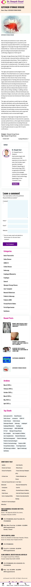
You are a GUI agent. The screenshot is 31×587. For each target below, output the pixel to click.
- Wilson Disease (18, 468)
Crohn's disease (16, 421)
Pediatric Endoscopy (9, 296)
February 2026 (7, 389)
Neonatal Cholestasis (9, 293)
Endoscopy (6, 270)
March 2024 (7, 396)
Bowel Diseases (17, 416)
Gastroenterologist (8, 428)
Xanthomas (7, 311)
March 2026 (7, 385)
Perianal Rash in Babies (10, 304)
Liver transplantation (8, 436)
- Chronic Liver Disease (6, 468)
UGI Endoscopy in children (9, 448)
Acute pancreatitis (9, 256)
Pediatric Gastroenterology (10, 443)
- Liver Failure (18, 482)
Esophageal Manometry (10, 274)
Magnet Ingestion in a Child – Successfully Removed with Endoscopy (20, 325)
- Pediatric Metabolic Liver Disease (20, 477)
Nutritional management (9, 438)
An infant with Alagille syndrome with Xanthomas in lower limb (20, 349)
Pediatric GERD (8, 300)
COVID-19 (6, 263)
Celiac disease (7, 259)
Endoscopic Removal (8, 423)
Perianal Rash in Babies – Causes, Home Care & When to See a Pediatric (20, 343)
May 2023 (6, 400)
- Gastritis (17, 487)
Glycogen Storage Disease (13, 134)
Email (5, 225)
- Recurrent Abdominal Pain (21, 484)
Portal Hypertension (9, 307)
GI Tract (5, 431)
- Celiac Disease (4, 493)
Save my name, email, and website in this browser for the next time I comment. (13, 237)
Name (5, 220)
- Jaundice (3, 465)
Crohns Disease (8, 267)
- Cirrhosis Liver (4, 476)
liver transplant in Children (19, 433)
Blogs (6, 10)
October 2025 (7, 392)
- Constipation (4, 487)
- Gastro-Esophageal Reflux (7, 496)
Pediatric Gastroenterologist (10, 441)
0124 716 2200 (18, 519)
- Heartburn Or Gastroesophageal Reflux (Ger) (8, 503)
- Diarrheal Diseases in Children (22, 490)
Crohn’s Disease (7, 421)
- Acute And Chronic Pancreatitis (22, 493)
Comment (5, 202)
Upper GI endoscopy (21, 448)
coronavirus (15, 418)
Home (2, 10)
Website (5, 230)
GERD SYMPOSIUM (19, 428)
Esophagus (6, 278)
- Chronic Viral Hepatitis (6, 470)
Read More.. (15, 184)
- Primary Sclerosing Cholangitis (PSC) (22, 472)
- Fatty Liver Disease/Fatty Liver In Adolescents (8, 483)
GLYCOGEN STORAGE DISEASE (19, 368)
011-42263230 (18, 563)
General (6, 281)
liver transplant (8, 289)
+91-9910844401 (8, 519)
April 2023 (6, 403)
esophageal (24, 423)
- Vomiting (3, 490)
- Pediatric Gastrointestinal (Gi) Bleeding (22, 497)
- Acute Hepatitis (19, 465)
